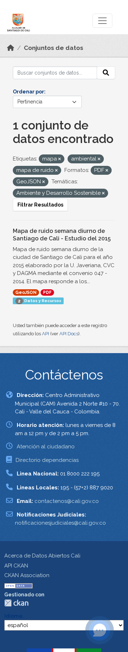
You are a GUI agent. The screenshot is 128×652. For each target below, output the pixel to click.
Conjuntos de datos (53, 47)
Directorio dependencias (47, 460)
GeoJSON (26, 292)
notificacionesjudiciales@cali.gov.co (60, 523)
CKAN (16, 603)
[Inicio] (10, 47)
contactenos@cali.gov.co (66, 501)
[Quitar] (59, 159)
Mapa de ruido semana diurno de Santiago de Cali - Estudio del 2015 (62, 235)
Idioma (13, 616)
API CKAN (16, 565)
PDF (47, 292)
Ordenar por (28, 92)
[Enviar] (106, 72)
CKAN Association (26, 575)
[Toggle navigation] (102, 21)
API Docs (68, 333)
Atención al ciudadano (46, 446)
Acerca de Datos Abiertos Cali (42, 555)
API (45, 333)
